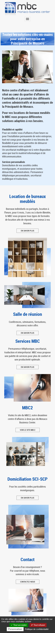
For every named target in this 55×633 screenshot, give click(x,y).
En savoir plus (27, 230)
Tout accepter (20, 625)
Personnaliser (15, 629)
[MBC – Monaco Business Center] (27, 9)
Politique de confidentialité (37, 629)
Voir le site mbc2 (27, 430)
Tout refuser (39, 625)
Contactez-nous (27, 581)
